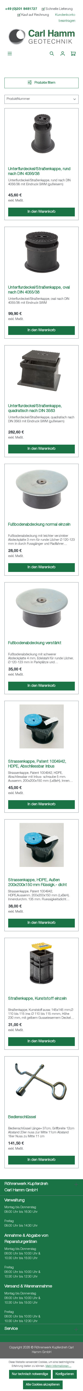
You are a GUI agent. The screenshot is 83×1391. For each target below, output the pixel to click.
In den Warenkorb (42, 212)
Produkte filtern (44, 82)
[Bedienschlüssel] (41, 1082)
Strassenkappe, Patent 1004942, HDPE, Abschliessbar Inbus (37, 764)
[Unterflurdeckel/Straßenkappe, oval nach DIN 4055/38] (41, 252)
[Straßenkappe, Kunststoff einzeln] (41, 963)
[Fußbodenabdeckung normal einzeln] (41, 489)
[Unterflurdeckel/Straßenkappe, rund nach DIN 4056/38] (41, 134)
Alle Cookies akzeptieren (43, 1384)
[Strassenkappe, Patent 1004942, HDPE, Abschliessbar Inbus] (41, 726)
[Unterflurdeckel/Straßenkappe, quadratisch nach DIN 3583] (41, 371)
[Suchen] (52, 53)
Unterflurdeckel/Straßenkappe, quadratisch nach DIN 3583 (35, 408)
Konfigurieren (65, 1374)
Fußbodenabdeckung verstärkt (34, 643)
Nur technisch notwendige (30, 1374)
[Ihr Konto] (62, 53)
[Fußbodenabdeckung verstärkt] (41, 608)
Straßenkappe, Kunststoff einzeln (37, 999)
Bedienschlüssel (22, 1117)
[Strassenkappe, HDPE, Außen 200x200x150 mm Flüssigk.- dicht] (41, 845)
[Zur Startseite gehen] (41, 37)
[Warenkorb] (73, 53)
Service (11, 1329)
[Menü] (9, 53)
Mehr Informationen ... (58, 1366)
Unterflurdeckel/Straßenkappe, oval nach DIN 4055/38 (39, 290)
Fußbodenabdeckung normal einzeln (39, 525)
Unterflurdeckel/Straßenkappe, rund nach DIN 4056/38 (39, 171)
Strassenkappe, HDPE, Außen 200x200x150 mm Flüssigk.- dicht (37, 882)
